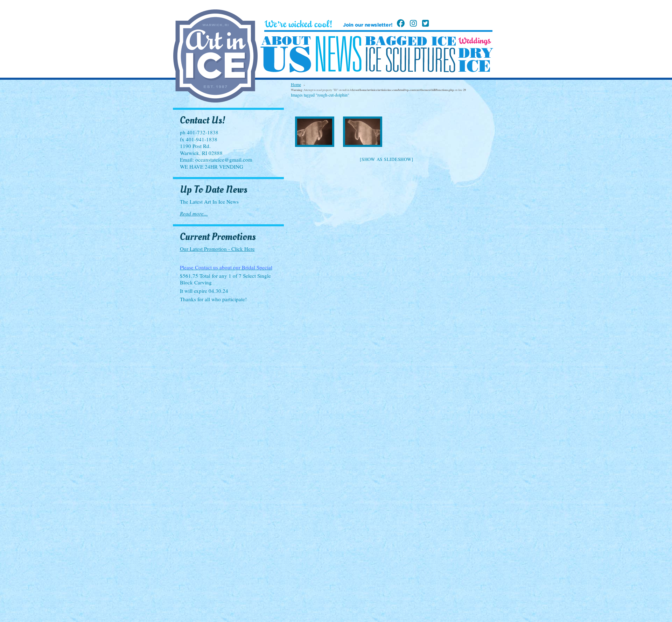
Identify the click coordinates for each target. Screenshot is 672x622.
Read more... (194, 213)
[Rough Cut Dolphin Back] (362, 131)
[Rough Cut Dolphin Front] (315, 131)
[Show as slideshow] (386, 159)
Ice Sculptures (410, 59)
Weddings (475, 41)
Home (296, 84)
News (338, 54)
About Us (285, 54)
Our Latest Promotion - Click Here (217, 248)
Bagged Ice (410, 41)
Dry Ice (475, 60)
